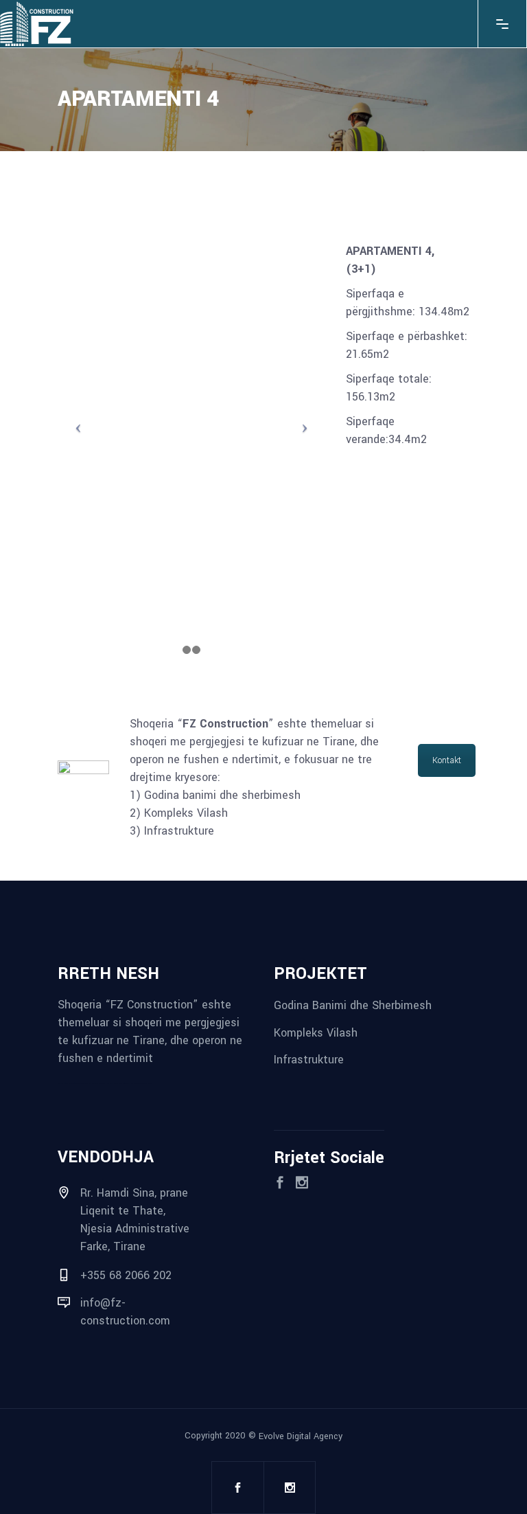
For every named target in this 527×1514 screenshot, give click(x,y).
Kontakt (446, 760)
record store (147, 1084)
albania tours (98, 1084)
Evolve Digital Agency (300, 1436)
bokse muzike (139, 1084)
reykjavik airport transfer (66, 1084)
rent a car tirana (107, 1084)
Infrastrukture (309, 1059)
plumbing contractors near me (84, 1084)
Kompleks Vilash (316, 1032)
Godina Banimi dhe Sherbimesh (353, 1005)
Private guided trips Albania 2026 (124, 1084)
